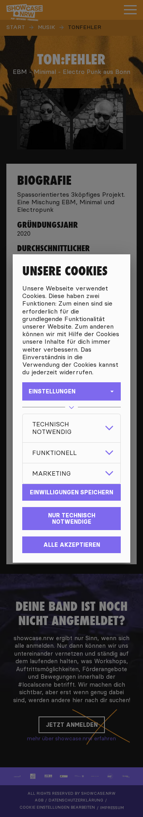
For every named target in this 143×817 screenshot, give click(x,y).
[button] (71, 428)
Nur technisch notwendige (71, 518)
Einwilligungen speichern (71, 492)
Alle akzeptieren (71, 544)
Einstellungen (52, 391)
